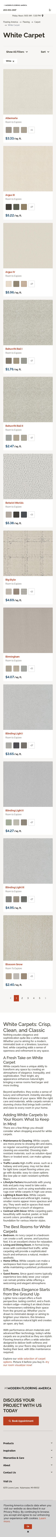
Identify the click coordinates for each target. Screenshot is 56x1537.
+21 (31, 668)
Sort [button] (43, 51)
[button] (13, 61)
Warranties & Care (13, 1457)
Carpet (37, 22)
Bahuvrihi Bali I (13, 348)
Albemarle (11, 118)
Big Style (10, 579)
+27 (31, 207)
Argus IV (10, 272)
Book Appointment (22, 1420)
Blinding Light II (14, 810)
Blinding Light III (14, 887)
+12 (31, 592)
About (6, 1465)
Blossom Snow (14, 964)
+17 (31, 361)
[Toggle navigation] (50, 10)
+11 (31, 130)
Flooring (26, 22)
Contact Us (9, 1472)
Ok (28, 1526)
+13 (31, 515)
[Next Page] (45, 998)
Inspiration (9, 1450)
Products (8, 1443)
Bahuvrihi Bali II (14, 425)
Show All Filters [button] (15, 51)
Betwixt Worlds (14, 502)
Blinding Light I (14, 733)
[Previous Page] (10, 998)
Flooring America (10, 22)
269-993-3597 (9, 10)
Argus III (10, 195)
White (8, 61)
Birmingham (12, 656)
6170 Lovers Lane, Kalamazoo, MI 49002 (21, 1488)
